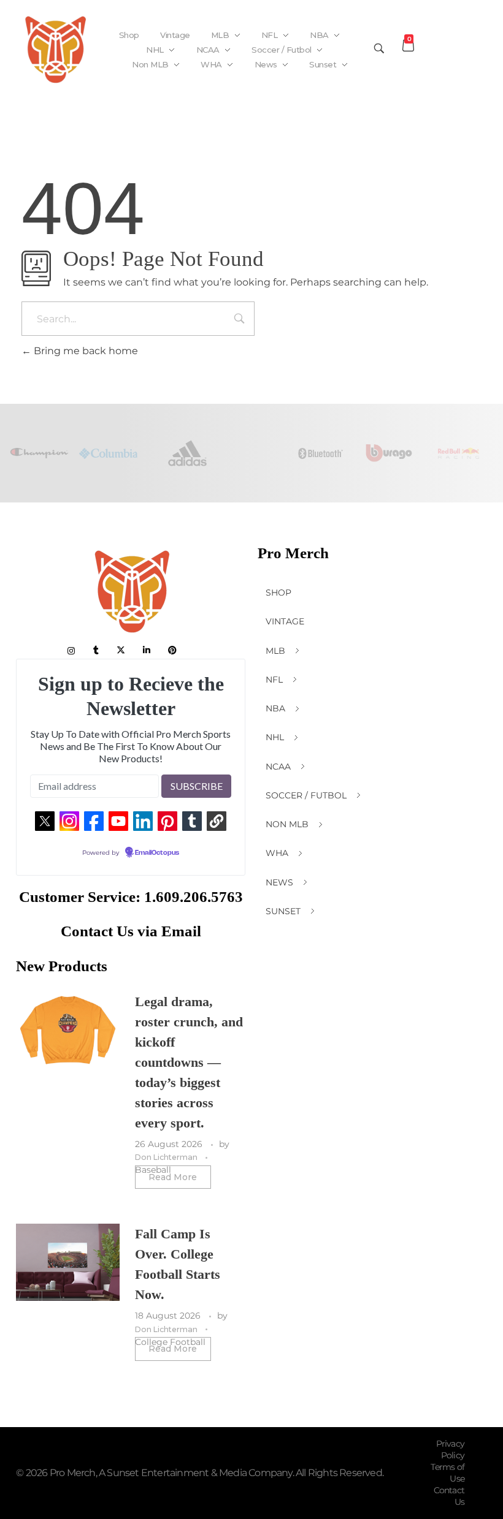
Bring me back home (84, 351)
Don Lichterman (167, 1157)
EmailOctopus (157, 853)
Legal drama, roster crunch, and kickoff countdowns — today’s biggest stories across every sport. (189, 1062)
